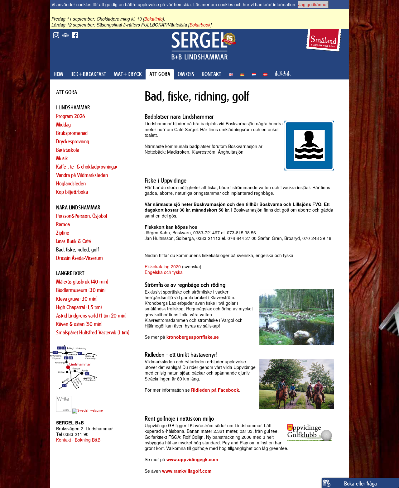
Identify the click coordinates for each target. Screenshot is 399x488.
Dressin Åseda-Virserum (79, 258)
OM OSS (186, 74)
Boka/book (200, 25)
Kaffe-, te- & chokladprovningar (87, 167)
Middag (63, 125)
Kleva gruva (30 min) (77, 299)
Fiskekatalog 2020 (163, 266)
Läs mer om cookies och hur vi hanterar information (244, 4)
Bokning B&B (87, 440)
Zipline (62, 233)
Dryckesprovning (72, 141)
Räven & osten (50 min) (79, 324)
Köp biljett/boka (72, 192)
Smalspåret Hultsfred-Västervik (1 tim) (92, 332)
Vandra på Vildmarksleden (82, 175)
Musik (62, 158)
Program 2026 (70, 116)
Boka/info (153, 19)
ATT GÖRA (159, 74)
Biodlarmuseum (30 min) (81, 290)
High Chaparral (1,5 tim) (79, 307)
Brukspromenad (72, 133)
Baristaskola (67, 150)
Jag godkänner (313, 4)
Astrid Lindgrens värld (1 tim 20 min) (91, 316)
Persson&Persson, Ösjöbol (81, 216)
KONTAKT (211, 74)
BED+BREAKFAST (88, 74)
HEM (58, 74)
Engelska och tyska (164, 272)
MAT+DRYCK (128, 74)
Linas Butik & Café (73, 241)
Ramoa (63, 224)
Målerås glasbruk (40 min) (82, 282)
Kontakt (63, 440)
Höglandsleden (71, 183)
